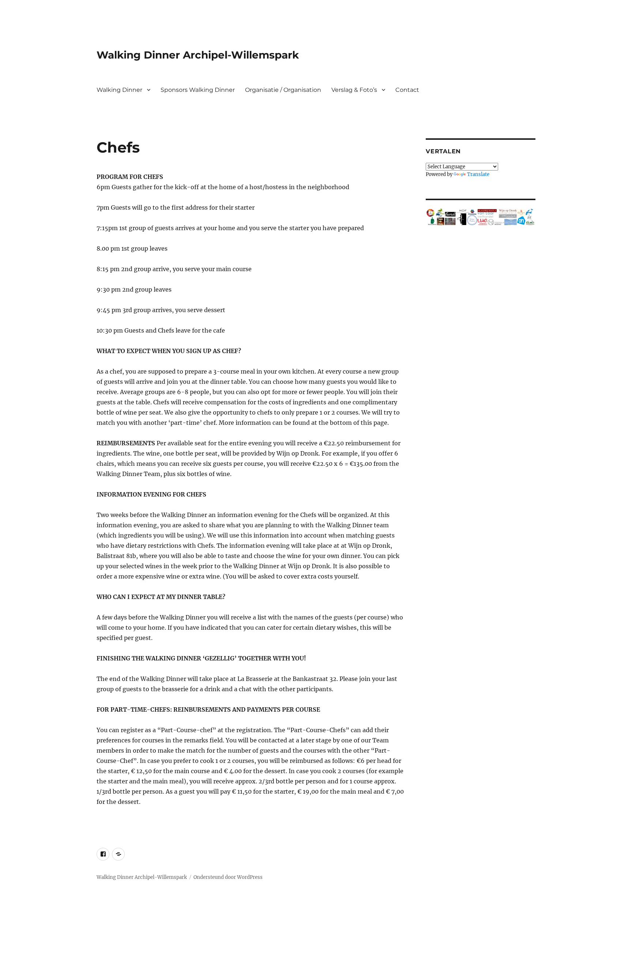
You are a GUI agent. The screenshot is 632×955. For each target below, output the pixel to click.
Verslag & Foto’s (354, 89)
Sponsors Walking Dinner (198, 89)
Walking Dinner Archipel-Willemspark (198, 55)
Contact (407, 89)
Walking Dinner (119, 89)
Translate (478, 174)
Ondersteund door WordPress (228, 877)
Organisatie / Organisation (283, 89)
